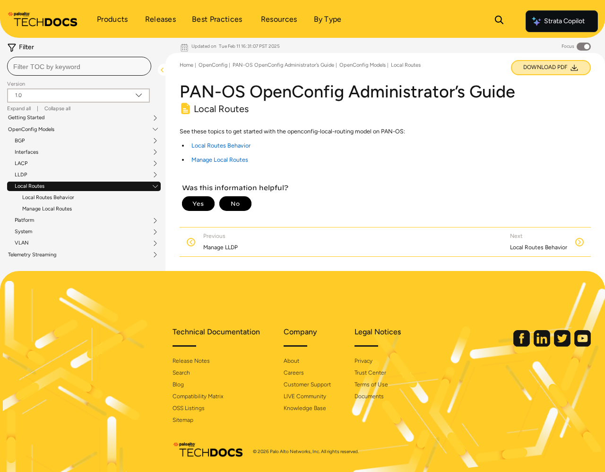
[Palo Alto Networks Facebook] (522, 345)
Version (16, 84)
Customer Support (307, 384)
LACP (21, 163)
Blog (178, 384)
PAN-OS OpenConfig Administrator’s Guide (283, 65)
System (23, 232)
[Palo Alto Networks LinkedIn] (543, 345)
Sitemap (183, 420)
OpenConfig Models (31, 129)
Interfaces (26, 152)
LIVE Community (305, 396)
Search (181, 372)
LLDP (21, 175)
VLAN (22, 243)
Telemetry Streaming (32, 255)
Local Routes (29, 186)
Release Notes (191, 361)
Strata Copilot (564, 21)
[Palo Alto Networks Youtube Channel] (582, 345)
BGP (20, 141)
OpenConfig (213, 65)
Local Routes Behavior (48, 197)
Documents (369, 396)
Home (186, 65)
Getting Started (26, 118)
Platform (24, 220)
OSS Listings (189, 408)
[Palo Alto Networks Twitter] (563, 345)
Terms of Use (371, 384)
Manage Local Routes (47, 209)
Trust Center (370, 372)
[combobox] (79, 66)
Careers (294, 372)
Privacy (363, 361)
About (291, 361)
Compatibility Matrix (198, 396)
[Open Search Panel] (499, 21)
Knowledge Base (305, 408)
